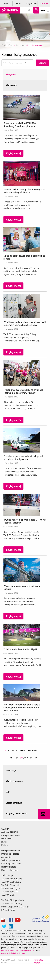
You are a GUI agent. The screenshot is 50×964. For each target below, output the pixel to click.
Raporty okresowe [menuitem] (9, 870)
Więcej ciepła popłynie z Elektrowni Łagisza (21, 587)
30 (13, 750)
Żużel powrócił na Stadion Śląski (20, 649)
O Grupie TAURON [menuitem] (9, 832)
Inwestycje (11, 770)
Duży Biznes (31, 3)
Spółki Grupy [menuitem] (7, 875)
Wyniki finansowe (14, 781)
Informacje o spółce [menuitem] (10, 853)
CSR (8, 792)
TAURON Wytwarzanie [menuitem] (11, 878)
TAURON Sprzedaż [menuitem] (9, 891)
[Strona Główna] (10, 10)
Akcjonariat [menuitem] (6, 857)
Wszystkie (11, 74)
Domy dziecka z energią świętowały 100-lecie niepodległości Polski (24, 191)
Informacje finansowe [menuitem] (11, 863)
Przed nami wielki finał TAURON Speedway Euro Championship (19, 124)
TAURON (44, 3)
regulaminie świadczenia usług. (13, 953)
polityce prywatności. (27, 950)
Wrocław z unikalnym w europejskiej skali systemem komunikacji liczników (24, 323)
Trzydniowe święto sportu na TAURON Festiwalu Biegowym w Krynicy (23, 391)
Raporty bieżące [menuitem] (8, 866)
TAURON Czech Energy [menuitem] (11, 903)
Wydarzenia (11, 85)
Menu (43, 10)
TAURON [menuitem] (5, 829)
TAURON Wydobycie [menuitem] (10, 888)
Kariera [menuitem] (4, 845)
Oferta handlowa (14, 802)
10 (4, 750)
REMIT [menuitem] (4, 841)
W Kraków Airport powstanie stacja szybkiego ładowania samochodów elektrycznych (21, 707)
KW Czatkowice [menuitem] (8, 910)
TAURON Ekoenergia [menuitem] (10, 885)
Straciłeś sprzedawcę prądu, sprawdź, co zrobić (24, 257)
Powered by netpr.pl (38, 961)
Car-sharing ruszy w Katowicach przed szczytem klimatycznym (23, 457)
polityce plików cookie (9, 950)
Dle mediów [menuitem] (6, 838)
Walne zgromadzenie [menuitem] (10, 860)
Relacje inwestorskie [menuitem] (10, 835)
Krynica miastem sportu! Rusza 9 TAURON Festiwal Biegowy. (25, 521)
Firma (18, 3)
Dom (6, 3)
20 (9, 750)
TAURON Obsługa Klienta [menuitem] (12, 900)
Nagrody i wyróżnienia (16, 813)
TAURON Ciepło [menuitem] (8, 894)
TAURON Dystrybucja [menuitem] (11, 881)
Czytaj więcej (13, 153)
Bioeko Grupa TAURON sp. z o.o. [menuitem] (15, 906)
